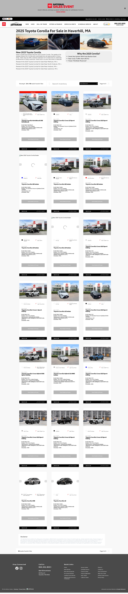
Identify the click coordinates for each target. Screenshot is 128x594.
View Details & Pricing (33, 139)
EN (5, 19)
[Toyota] (4, 24)
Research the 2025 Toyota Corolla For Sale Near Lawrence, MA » (37, 69)
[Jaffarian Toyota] (15, 24)
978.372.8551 (41, 148)
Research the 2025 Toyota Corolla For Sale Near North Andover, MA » (38, 64)
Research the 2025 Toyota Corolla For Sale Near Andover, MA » (36, 66)
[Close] (125, 8)
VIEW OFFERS (60, 12)
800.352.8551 (91, 19)
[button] (45, 100)
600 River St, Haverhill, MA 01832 (116, 19)
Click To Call (24, 148)
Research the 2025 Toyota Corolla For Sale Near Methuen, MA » (37, 62)
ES (10, 19)
